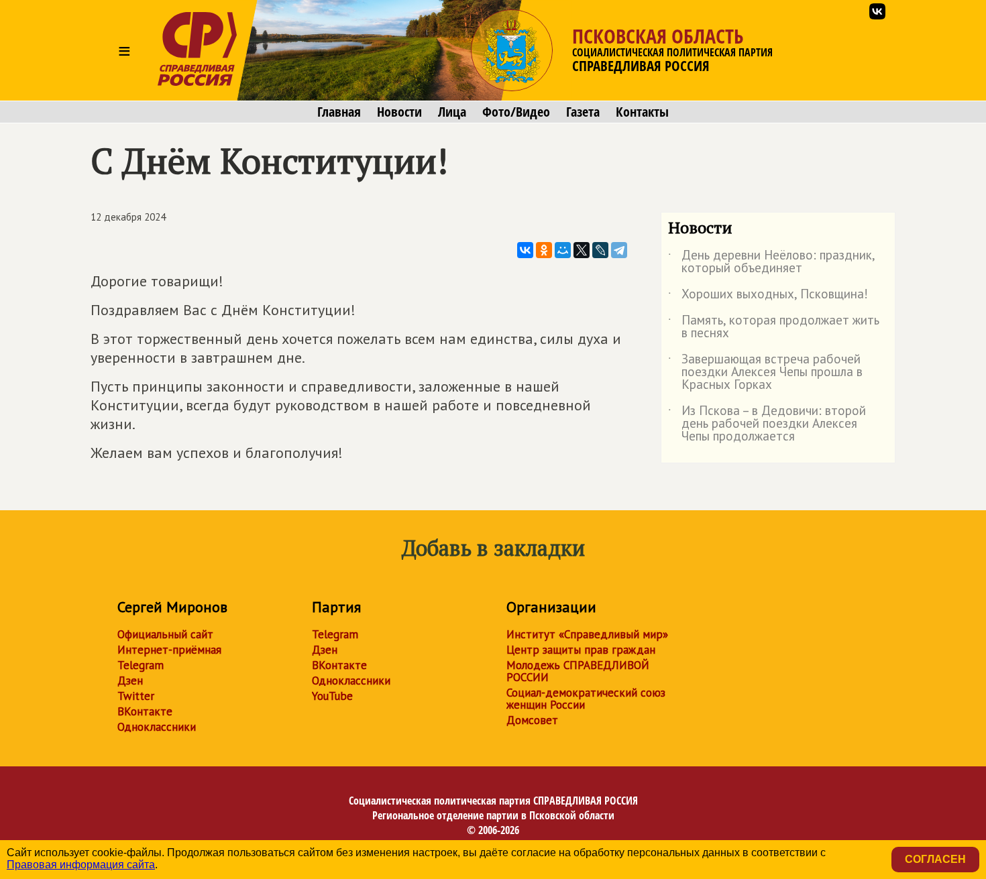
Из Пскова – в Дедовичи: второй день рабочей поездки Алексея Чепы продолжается (767, 424)
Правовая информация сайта (81, 864)
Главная (339, 112)
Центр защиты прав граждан (580, 650)
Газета (583, 112)
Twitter (135, 696)
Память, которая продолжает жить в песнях (773, 327)
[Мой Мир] (563, 250)
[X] (581, 250)
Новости (399, 112)
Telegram (140, 665)
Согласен (935, 859)
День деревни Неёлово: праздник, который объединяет (771, 262)
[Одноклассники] (544, 250)
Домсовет (532, 720)
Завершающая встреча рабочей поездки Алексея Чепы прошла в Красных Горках (765, 372)
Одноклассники (156, 727)
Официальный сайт (165, 634)
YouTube (332, 696)
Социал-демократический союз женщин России (585, 699)
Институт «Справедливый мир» (587, 634)
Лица (452, 112)
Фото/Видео (516, 112)
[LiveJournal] (600, 250)
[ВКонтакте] (525, 250)
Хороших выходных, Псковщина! (768, 296)
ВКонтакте (144, 711)
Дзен (130, 681)
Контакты (642, 112)
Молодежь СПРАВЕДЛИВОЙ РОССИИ (577, 671)
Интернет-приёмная (169, 650)
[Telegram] (619, 250)
